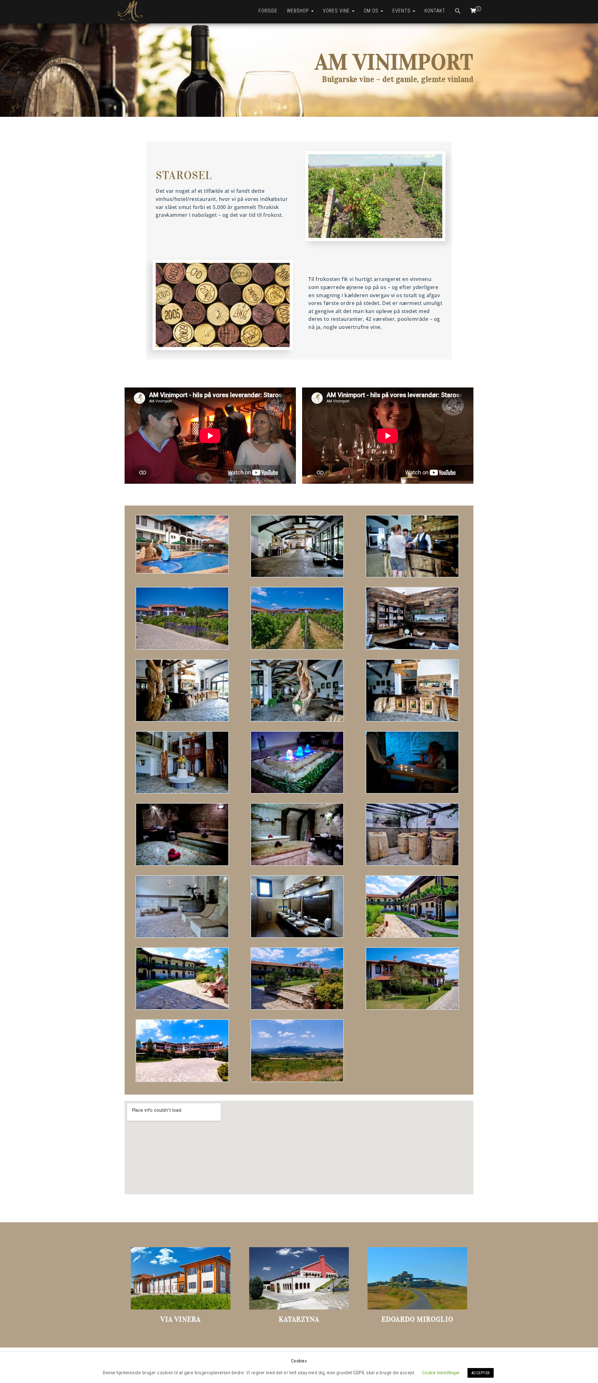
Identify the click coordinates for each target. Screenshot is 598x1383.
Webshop (299, 11)
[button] (458, 11)
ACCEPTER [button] (480, 1373)
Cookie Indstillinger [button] (441, 1373)
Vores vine (337, 11)
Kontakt (435, 11)
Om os (372, 11)
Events (402, 11)
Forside (268, 11)
